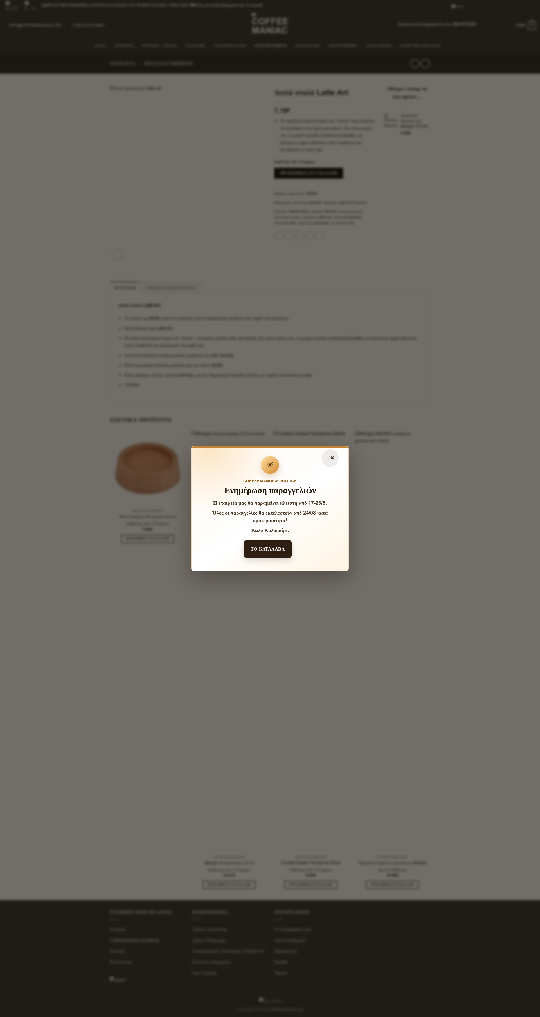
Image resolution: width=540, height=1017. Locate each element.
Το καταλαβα (268, 549)
